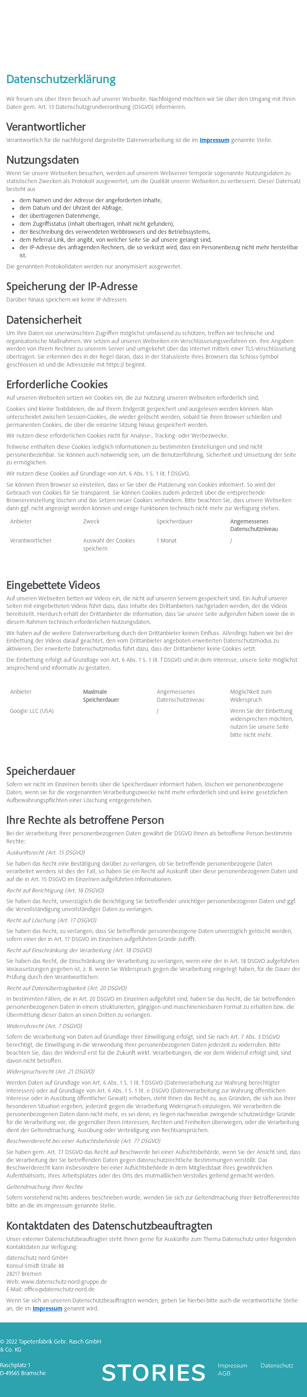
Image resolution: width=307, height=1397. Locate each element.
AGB (224, 1373)
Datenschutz (277, 1365)
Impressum (214, 141)
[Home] (153, 1372)
